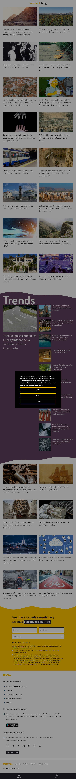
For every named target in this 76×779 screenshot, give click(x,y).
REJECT (38, 396)
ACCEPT (38, 389)
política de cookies (38, 385)
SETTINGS (38, 402)
